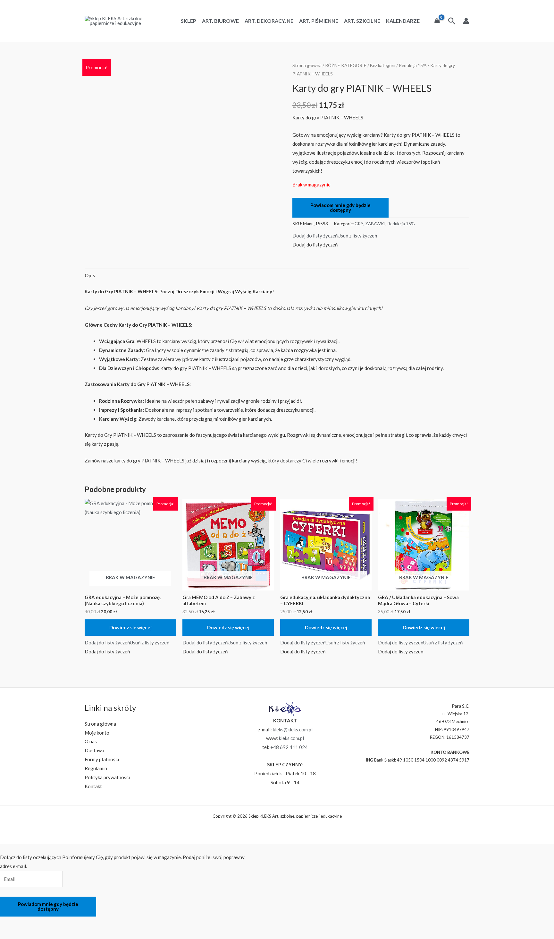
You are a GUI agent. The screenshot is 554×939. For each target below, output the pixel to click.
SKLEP (188, 21)
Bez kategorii (382, 65)
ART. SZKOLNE (362, 21)
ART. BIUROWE (220, 21)
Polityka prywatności (107, 777)
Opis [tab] (90, 275)
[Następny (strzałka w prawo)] (25, 934)
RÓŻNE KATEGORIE (345, 65)
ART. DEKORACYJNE (269, 21)
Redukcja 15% (413, 65)
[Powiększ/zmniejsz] (8, 922)
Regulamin (96, 768)
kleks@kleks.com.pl (293, 729)
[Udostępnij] (42, 922)
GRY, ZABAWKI (370, 223)
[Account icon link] (466, 21)
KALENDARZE (403, 21)
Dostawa (94, 750)
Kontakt (93, 786)
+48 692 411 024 (289, 747)
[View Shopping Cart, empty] (437, 21)
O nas (91, 741)
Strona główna (307, 65)
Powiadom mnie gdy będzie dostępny (340, 207)
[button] (334, 235)
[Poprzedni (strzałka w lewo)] (8, 934)
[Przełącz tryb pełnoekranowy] (25, 922)
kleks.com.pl (291, 738)
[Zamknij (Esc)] (59, 922)
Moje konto (97, 733)
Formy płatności (102, 759)
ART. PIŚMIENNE (318, 21)
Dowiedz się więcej (130, 627)
